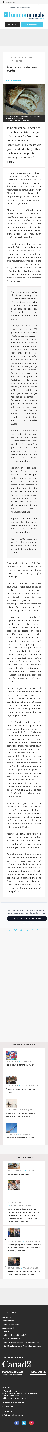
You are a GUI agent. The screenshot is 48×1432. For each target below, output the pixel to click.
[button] (12, 24)
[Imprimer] (38, 930)
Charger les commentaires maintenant (27, 919)
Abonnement (32, 24)
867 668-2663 (8, 1407)
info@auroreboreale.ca (12, 1415)
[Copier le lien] (32, 930)
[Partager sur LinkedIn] (26, 930)
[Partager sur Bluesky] (15, 930)
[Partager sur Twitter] (21, 930)
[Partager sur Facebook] (9, 930)
